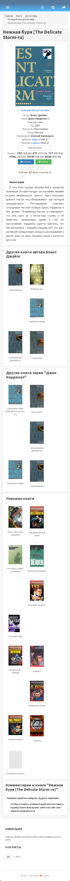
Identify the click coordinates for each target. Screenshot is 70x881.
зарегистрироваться (22, 810)
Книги (19, 15)
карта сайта (38, 836)
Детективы (31, 15)
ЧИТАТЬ (44, 161)
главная (9, 836)
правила (49, 836)
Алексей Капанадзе (42, 135)
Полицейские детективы (20, 19)
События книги (35, 147)
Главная (9, 15)
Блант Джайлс (39, 115)
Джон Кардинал (37, 118)
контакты (26, 836)
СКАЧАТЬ (27, 161)
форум (17, 836)
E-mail (17, 856)
